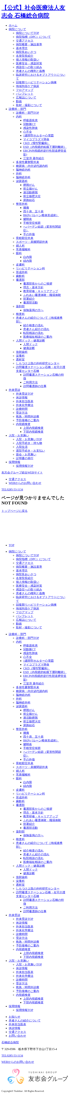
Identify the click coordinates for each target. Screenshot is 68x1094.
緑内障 (27, 260)
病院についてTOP (27, 33)
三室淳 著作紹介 (33, 158)
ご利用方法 (30, 382)
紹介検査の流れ (33, 325)
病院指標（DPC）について (33, 36)
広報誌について (26, 97)
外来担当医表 (24, 401)
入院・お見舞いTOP (29, 439)
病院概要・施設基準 (29, 44)
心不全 (27, 131)
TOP (11, 545)
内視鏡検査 (23, 424)
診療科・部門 (17, 634)
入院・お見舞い (19, 960)
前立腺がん (30, 188)
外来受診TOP (24, 393)
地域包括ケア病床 (27, 86)
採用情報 (14, 1006)
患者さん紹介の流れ (36, 329)
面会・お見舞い (26, 454)
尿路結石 (29, 200)
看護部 (20, 279)
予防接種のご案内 (27, 420)
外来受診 (14, 915)
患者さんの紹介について (25, 1020)
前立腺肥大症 (32, 196)
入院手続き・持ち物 (29, 443)
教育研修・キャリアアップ (40, 291)
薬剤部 (20, 306)
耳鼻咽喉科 (23, 249)
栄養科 (20, 355)
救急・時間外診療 (27, 416)
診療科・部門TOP (27, 112)
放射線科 (22, 351)
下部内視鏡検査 (33, 431)
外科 (19, 173)
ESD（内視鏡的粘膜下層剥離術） (45, 146)
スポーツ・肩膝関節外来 (32, 241)
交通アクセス (24, 40)
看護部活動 (30, 302)
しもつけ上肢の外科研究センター (37, 363)
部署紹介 (29, 298)
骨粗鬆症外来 (24, 238)
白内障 (27, 257)
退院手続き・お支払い (30, 450)
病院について (17, 551)
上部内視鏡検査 (33, 427)
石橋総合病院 (10, 1042)
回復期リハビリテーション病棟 (36, 82)
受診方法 (22, 412)
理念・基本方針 (33, 287)
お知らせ (14, 1016)
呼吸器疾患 (30, 120)
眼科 (19, 253)
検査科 (20, 313)
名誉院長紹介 (24, 55)
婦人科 (20, 245)
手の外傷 (29, 234)
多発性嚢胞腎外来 (27, 162)
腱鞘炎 (27, 219)
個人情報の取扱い (27, 59)
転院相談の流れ (33, 332)
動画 (19, 101)
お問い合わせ (17, 1035)
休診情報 (22, 397)
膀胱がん (29, 184)
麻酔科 (20, 276)
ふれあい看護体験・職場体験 (42, 295)
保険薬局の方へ (33, 310)
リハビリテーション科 (30, 268)
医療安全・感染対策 (29, 63)
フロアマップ (24, 89)
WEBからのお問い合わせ (25, 483)
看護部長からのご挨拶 (37, 283)
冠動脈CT (29, 124)
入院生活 (22, 446)
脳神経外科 (23, 177)
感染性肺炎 (30, 127)
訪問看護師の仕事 (34, 386)
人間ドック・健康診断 (30, 340)
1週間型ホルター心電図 (38, 135)
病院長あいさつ (26, 52)
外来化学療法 (24, 405)
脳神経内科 (23, 169)
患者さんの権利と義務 (30, 70)
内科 (19, 116)
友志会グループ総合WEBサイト (22, 472)
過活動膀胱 (30, 192)
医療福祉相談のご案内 (37, 336)
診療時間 (22, 408)
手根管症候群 (32, 222)
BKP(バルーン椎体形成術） (41, 215)
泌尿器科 (22, 181)
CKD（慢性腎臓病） (36, 143)
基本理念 (22, 48)
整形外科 (22, 203)
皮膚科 (20, 264)
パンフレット (24, 93)
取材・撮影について (29, 105)
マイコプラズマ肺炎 (36, 139)
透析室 (20, 359)
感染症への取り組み (29, 67)
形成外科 (22, 272)
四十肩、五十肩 (33, 211)
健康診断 (29, 348)
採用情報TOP (24, 465)
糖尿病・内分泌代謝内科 (32, 165)
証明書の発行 (24, 458)
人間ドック (30, 344)
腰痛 (26, 207)
